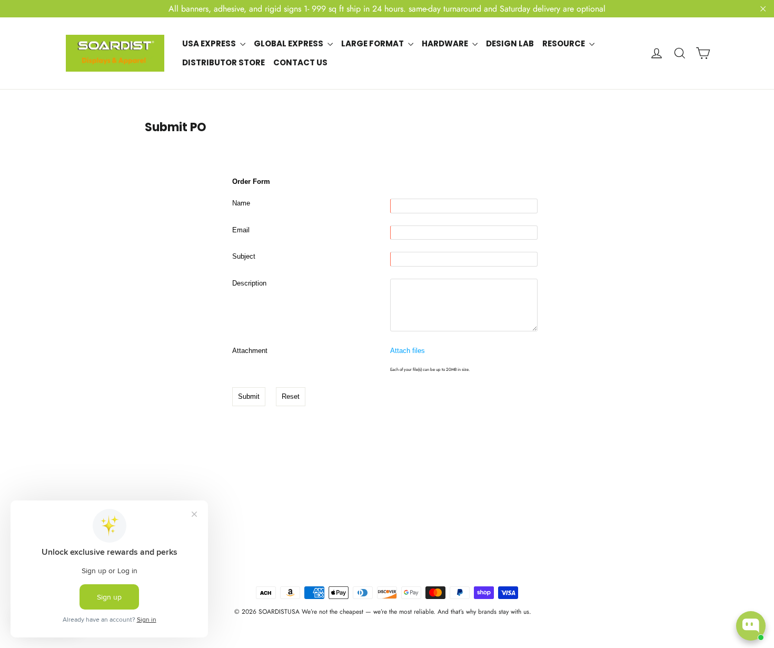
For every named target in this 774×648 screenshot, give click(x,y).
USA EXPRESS (209, 43)
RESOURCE (564, 43)
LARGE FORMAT (373, 43)
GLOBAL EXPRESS (289, 43)
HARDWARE (446, 43)
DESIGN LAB (510, 43)
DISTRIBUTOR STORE (223, 62)
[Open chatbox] (751, 626)
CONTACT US (300, 62)
